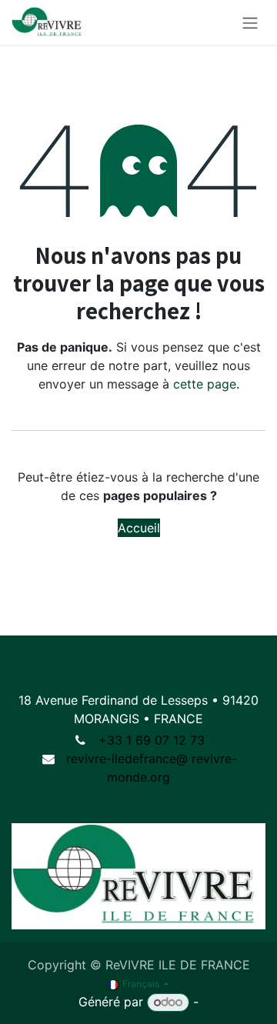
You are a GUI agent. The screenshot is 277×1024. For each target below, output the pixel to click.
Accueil (139, 527)
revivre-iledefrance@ (127, 758)
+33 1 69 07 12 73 (151, 740)
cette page (204, 384)
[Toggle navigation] (250, 22)
